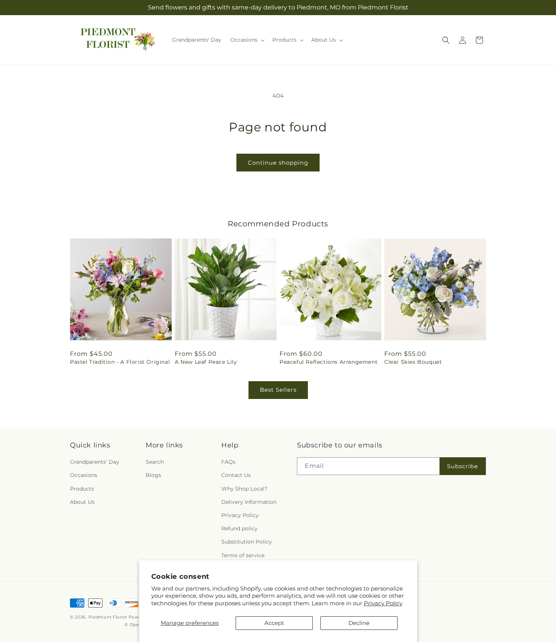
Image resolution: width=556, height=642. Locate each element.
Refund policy (239, 528)
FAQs (228, 461)
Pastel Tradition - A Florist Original (120, 361)
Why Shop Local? (244, 488)
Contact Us (236, 475)
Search (155, 461)
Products (82, 488)
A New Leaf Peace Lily (206, 361)
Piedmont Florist (108, 617)
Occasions (83, 475)
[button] (247, 40)
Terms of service (242, 555)
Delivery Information (248, 502)
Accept (274, 622)
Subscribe (462, 466)
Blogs (153, 475)
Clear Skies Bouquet (413, 361)
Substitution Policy (246, 541)
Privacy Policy (383, 603)
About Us (82, 502)
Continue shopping (278, 162)
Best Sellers (278, 389)
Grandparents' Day (94, 461)
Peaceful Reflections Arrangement (328, 361)
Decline (359, 622)
